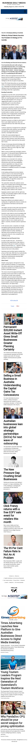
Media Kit (11, 582)
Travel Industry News (5, 698)
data (2, 86)
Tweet (12, 306)
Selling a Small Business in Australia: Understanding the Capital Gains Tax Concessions (12, 385)
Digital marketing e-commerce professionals (14, 578)
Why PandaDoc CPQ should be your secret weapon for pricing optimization (13, 721)
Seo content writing (8, 580)
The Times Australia (19, 582)
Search (6, 582)
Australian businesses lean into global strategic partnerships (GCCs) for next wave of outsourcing (13, 432)
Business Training (4, 652)
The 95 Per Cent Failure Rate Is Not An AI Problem (13, 553)
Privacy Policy (16, 580)
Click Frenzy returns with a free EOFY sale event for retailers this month (12, 514)
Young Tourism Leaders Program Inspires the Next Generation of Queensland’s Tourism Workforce (12, 680)
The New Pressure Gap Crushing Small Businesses (12, 474)
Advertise (23, 580)
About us (17, 576)
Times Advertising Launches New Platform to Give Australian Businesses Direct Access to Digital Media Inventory (11, 632)
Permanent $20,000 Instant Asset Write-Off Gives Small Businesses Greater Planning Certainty (13, 338)
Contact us (11, 576)
